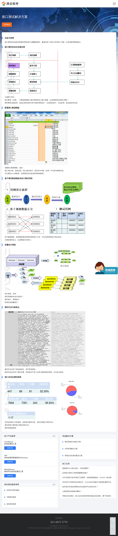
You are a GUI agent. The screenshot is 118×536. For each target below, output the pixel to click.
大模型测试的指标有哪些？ (72, 491)
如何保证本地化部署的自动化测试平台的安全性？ (80, 487)
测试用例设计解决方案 (73, 442)
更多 (54, 436)
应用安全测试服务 (13, 490)
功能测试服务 (11, 497)
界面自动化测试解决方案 (73, 455)
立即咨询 (7, 24)
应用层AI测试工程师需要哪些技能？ (75, 473)
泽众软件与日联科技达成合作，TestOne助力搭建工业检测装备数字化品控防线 (88, 482)
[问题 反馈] (113, 526)
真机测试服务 (11, 504)
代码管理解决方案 (71, 449)
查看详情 (10, 448)
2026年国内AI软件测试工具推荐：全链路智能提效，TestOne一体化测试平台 (88, 477)
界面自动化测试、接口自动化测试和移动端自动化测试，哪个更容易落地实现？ (88, 496)
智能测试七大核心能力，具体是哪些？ (76, 468)
